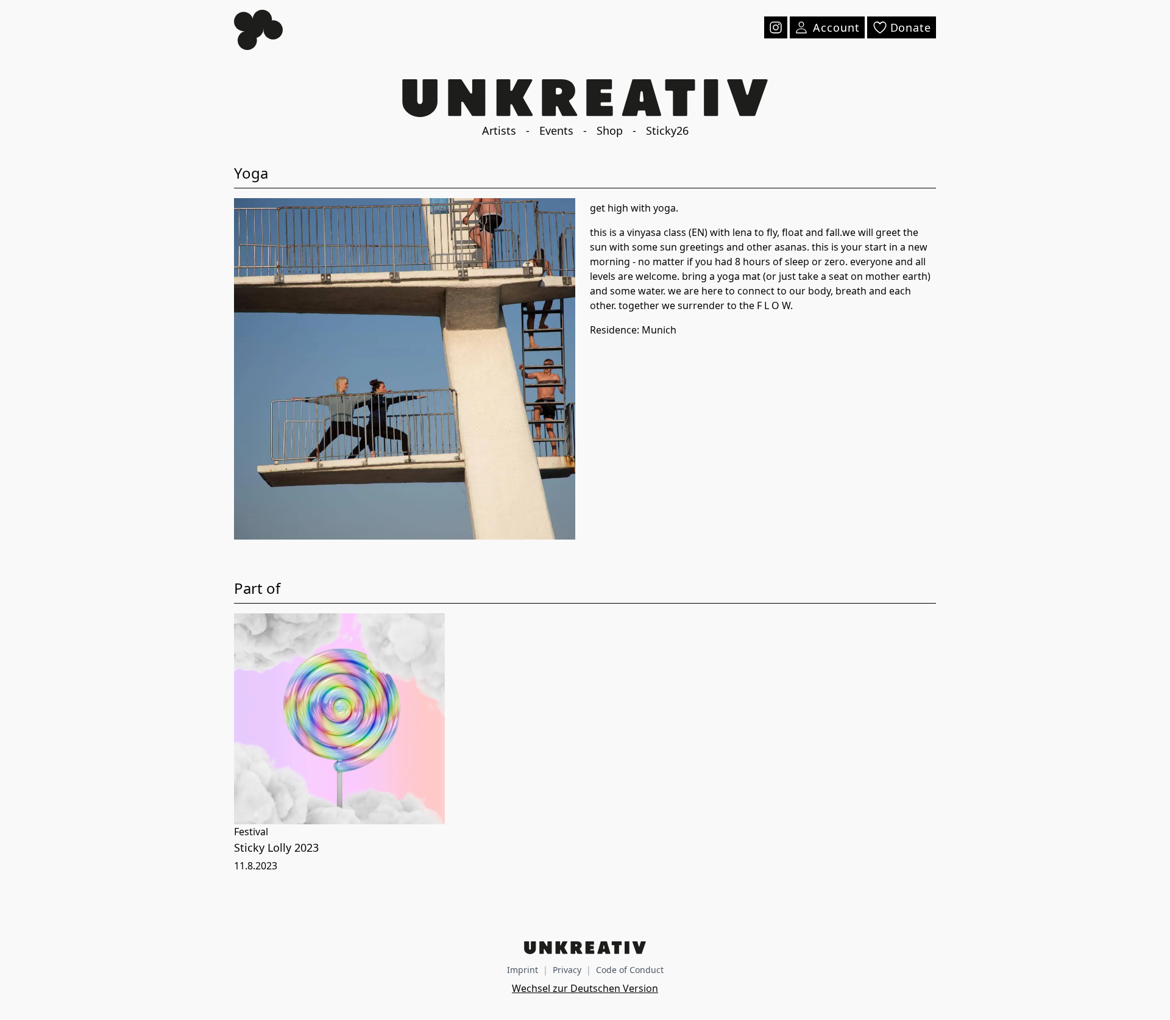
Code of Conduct (630, 969)
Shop (610, 130)
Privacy (567, 969)
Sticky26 (667, 130)
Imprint (522, 969)
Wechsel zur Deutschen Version (585, 988)
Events (556, 130)
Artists (499, 130)
